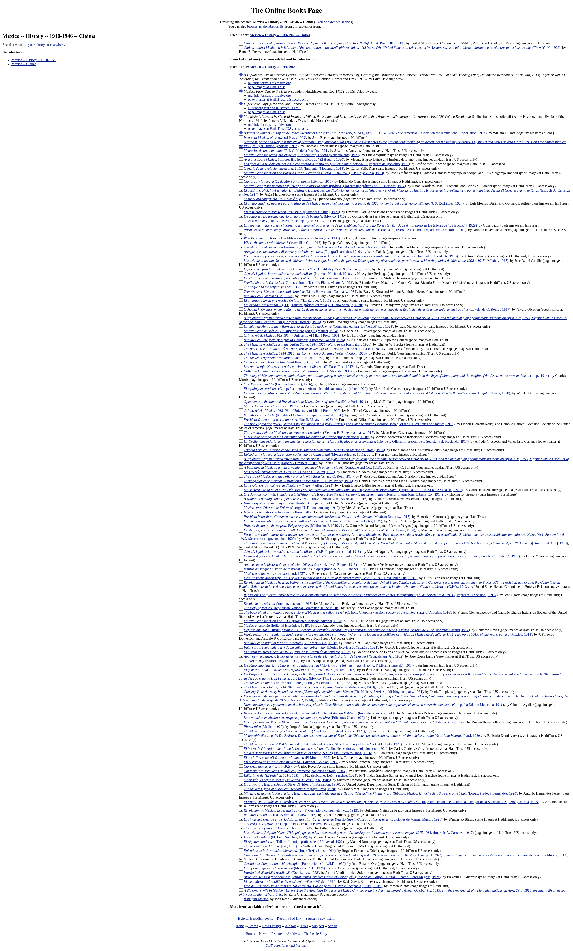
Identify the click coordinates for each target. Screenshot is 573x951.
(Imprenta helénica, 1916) (288, 181)
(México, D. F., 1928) (284, 868)
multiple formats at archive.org (269, 83)
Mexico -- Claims (23, 64)
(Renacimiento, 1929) (302, 155)
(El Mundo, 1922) (287, 757)
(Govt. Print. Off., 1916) (330, 578)
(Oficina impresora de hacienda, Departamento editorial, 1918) (355, 230)
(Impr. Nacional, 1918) (306, 437)
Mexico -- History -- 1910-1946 (33, 60)
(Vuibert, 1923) (288, 485)
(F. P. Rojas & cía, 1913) (314, 173)
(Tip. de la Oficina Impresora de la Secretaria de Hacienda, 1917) (356, 441)
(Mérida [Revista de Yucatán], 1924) (311, 647)
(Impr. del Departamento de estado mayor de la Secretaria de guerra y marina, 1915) (391, 802)
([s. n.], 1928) (268, 766)
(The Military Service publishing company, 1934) (333, 692)
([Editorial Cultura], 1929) (292, 212)
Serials (332, 926)
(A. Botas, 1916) (314, 450)
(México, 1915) (295, 216)
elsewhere (57, 45)
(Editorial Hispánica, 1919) (276, 625)
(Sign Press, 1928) (290, 789)
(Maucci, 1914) (291, 331)
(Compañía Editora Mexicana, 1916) (374, 705)
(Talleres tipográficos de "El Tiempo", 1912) (325, 186)
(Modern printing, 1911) (304, 454)
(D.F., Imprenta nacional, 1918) (302, 552)
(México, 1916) (316, 247)
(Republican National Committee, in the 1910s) (291, 608)
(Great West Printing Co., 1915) (283, 362)
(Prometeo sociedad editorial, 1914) (293, 621)
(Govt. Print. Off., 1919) (324, 43)
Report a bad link (289, 918)
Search (253, 926)
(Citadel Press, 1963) (309, 687)
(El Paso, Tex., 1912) (299, 367)
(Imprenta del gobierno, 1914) (327, 164)
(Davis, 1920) (377, 393)
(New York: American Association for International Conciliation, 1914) (365, 133)
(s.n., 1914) (271, 406)
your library (36, 45)
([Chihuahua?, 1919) (291, 526)
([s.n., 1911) (270, 846)
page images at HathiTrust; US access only (278, 99)
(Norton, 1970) (305, 353)
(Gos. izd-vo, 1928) (281, 872)
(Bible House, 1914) (329, 530)
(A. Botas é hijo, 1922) (277, 199)
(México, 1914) (290, 881)
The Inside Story (315, 934)
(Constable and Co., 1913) (312, 467)
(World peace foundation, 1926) (307, 344)
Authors (290, 926)
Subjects (318, 926)
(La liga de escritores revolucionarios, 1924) (315, 748)
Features (277, 934)
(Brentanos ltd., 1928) (268, 296)
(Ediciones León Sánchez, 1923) (300, 775)
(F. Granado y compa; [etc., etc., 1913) (301, 810)
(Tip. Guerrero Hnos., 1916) (308, 753)
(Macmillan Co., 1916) (282, 243)
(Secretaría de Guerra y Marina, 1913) (405, 855)
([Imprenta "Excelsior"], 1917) (371, 595)
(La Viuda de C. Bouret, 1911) (289, 472)
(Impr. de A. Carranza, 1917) (359, 833)
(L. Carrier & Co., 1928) (290, 643)
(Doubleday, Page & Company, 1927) (307, 269)
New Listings (271, 926)
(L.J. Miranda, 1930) (298, 371)
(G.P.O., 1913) (399, 584)
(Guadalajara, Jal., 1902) (323, 656)
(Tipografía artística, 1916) (302, 252)
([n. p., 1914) (396, 376)
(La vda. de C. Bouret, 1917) (377, 309)
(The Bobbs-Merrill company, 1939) (281, 221)
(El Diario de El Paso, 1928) (312, 349)
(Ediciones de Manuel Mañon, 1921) (343, 819)
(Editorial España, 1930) (271, 661)
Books (250, 934)
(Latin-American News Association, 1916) (305, 499)
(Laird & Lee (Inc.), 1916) (278, 384)
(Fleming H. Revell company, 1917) (309, 432)
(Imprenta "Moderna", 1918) (294, 168)
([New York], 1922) (402, 47)
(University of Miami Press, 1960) (292, 410)
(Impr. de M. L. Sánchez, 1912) (306, 569)
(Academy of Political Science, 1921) (304, 731)
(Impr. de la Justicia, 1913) (319, 713)
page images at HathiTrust (266, 87)
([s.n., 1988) (287, 780)
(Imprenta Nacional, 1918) (297, 274)
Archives (293, 934)
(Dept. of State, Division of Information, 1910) (292, 784)
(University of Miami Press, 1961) (292, 335)
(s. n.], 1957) (275, 573)
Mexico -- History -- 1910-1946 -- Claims (280, 35)
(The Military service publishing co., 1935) (292, 238)
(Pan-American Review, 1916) (280, 815)
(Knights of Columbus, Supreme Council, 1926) (294, 340)
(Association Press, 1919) (278, 512)
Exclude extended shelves (333, 22)
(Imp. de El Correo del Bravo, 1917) (288, 824)
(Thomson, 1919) (278, 828)
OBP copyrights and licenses (286, 945)
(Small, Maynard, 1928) (288, 419)
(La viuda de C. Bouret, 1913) (300, 564)
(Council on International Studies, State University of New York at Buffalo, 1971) (323, 744)
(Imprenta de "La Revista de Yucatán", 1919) (353, 490)
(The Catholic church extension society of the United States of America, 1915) (349, 424)
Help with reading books (255, 918)
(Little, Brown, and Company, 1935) (300, 291)
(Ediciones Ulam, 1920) (304, 718)
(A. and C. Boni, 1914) (299, 476)
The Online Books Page (286, 10)
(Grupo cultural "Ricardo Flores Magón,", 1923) (298, 282)
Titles (304, 926)
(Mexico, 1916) (299, 670)
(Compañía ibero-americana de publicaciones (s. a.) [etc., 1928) (306, 389)
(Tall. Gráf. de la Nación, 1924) (286, 150)
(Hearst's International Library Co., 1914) (343, 494)
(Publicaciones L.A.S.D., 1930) (295, 864)
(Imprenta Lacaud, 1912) (357, 630)
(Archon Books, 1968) (284, 358)
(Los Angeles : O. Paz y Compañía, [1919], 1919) (313, 886)
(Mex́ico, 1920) (264, 727)
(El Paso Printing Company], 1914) (288, 503)
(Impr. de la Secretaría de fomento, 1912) (297, 652)
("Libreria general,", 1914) (329, 665)
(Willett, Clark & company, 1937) (296, 278)
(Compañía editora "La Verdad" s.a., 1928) (318, 326)
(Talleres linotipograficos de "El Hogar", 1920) (294, 159)
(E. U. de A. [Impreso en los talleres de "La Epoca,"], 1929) (360, 225)
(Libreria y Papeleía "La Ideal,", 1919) (382, 556)
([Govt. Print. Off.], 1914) (406, 543)
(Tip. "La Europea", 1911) (287, 300)
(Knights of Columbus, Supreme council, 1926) (293, 415)
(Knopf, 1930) (272, 287)
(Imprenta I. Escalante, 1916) (351, 256)
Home (240, 926)
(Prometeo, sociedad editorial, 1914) (295, 771)
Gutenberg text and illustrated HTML (274, 108)
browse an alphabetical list (265, 26)
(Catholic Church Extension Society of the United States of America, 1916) (347, 612)
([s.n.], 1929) (362, 735)
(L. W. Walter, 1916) (298, 481)
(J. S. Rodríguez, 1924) (354, 203)
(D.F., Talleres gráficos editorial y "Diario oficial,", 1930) (303, 305)
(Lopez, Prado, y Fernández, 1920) (380, 793)
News (263, 934)
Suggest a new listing (320, 918)
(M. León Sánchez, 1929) (275, 837)
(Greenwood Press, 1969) (275, 137)
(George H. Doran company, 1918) (292, 508)
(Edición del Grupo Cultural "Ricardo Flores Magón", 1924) (342, 877)
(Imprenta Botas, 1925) (313, 521)
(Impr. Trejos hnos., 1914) (290, 851)
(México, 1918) (388, 634)
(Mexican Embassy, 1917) (327, 517)
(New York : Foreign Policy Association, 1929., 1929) (298, 683)
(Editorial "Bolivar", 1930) (292, 762)
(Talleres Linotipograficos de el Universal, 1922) (294, 842)
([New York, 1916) (306, 402)
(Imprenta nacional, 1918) (278, 603)
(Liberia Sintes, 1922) (354, 722)
